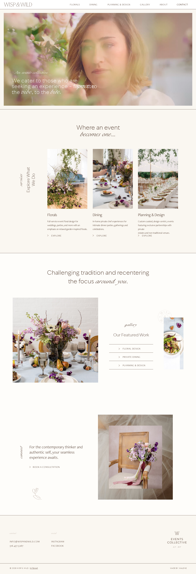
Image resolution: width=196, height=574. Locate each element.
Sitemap (34, 568)
